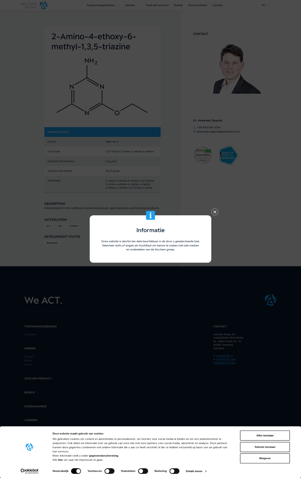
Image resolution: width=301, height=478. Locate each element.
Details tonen (194, 471)
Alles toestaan (265, 435)
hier (61, 459)
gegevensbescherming (103, 455)
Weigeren (265, 458)
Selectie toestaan (265, 446)
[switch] (109, 471)
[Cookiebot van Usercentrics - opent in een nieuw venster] (29, 471)
